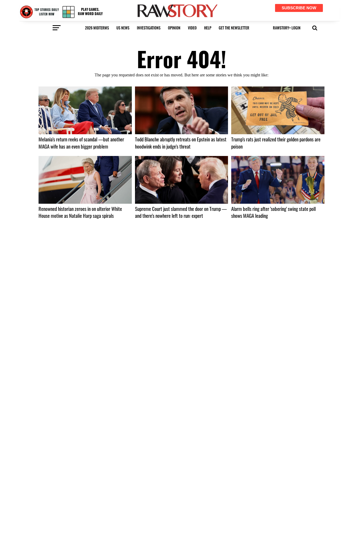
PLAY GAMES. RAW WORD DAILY (90, 11)
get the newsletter (234, 28)
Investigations (149, 28)
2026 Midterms (97, 28)
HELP (207, 28)
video (192, 28)
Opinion (174, 28)
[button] (314, 27)
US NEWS (122, 28)
